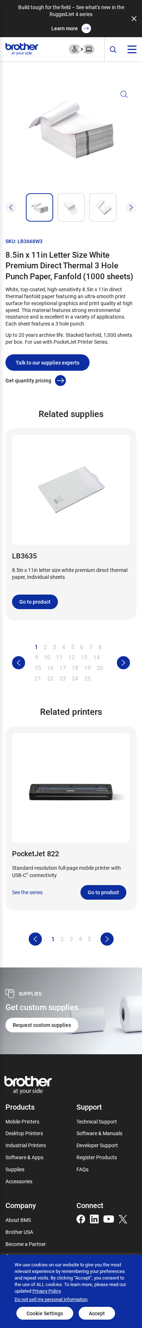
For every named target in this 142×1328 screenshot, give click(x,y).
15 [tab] (38, 667)
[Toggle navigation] (132, 49)
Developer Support (97, 1145)
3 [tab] (54, 647)
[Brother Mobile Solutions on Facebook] (80, 1218)
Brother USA (19, 1231)
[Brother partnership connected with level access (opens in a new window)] (81, 48)
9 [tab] (36, 657)
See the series (27, 892)
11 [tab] (59, 657)
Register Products (96, 1157)
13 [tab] (84, 657)
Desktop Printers (24, 1133)
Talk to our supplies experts (47, 362)
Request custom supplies (42, 1024)
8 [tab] (100, 647)
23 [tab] (62, 678)
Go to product (35, 601)
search (113, 49)
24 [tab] (75, 678)
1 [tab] (36, 647)
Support (89, 1106)
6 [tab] (81, 647)
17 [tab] (62, 667)
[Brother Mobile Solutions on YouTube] (108, 1218)
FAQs (82, 1169)
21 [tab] (38, 678)
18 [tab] (75, 667)
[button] (71, 138)
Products (20, 1106)
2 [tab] (45, 647)
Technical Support (96, 1121)
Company (20, 1205)
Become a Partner (25, 1244)
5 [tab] (72, 647)
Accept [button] (97, 1313)
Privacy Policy (46, 1291)
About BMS (18, 1219)
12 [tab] (71, 657)
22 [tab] (50, 678)
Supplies (14, 1169)
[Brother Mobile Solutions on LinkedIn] (94, 1218)
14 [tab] (96, 657)
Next (131, 207)
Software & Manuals (99, 1133)
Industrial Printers (25, 1145)
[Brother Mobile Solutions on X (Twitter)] (123, 1218)
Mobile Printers (22, 1121)
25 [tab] (87, 678)
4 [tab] (63, 647)
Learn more (64, 28)
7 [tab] (90, 647)
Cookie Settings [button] (45, 1313)
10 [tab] (47, 657)
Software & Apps (24, 1157)
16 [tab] (50, 667)
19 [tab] (87, 667)
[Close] (134, 18)
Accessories (18, 1181)
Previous (10, 207)
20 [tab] (99, 667)
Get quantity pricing (28, 380)
